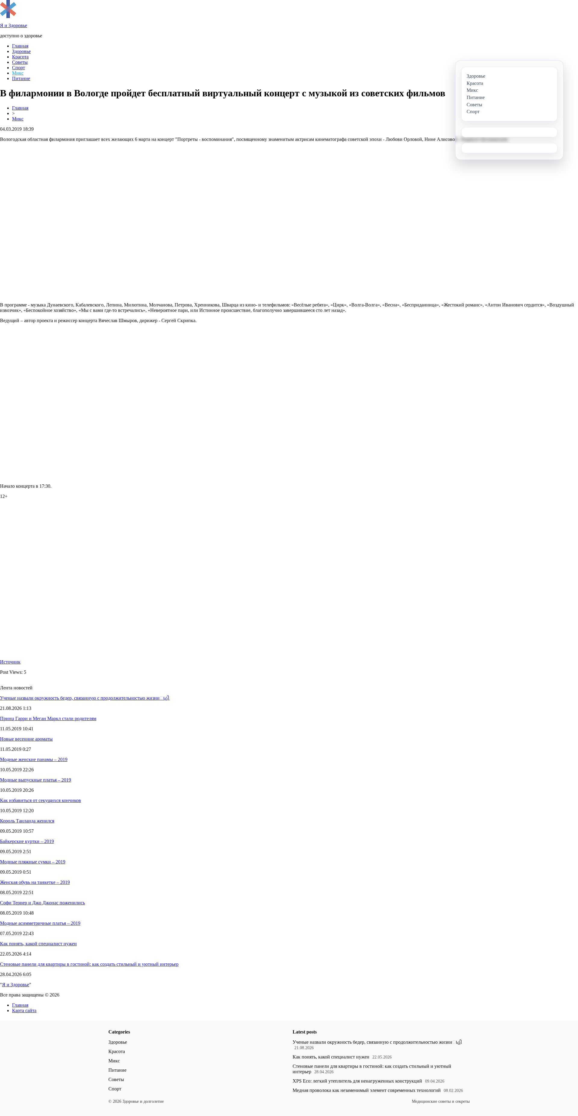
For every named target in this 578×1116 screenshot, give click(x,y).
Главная (20, 45)
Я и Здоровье (15, 984)
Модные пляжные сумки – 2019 (32, 861)
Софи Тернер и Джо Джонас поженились (42, 902)
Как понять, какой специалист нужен (38, 943)
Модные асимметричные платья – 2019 (40, 923)
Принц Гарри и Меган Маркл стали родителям (48, 718)
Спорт (18, 67)
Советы (20, 62)
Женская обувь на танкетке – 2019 (35, 882)
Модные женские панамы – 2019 (33, 759)
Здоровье (21, 51)
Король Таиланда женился (27, 820)
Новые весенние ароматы (26, 738)
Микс (17, 73)
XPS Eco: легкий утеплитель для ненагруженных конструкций (357, 1080)
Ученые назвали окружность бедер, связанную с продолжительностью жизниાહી (84, 698)
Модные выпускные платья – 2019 (35, 779)
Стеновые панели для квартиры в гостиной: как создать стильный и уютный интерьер (89, 964)
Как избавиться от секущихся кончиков (40, 800)
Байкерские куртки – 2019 (27, 841)
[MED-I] (8, 16)
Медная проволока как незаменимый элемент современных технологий (367, 1090)
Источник (10, 661)
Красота (20, 56)
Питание (21, 78)
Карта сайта (24, 1010)
